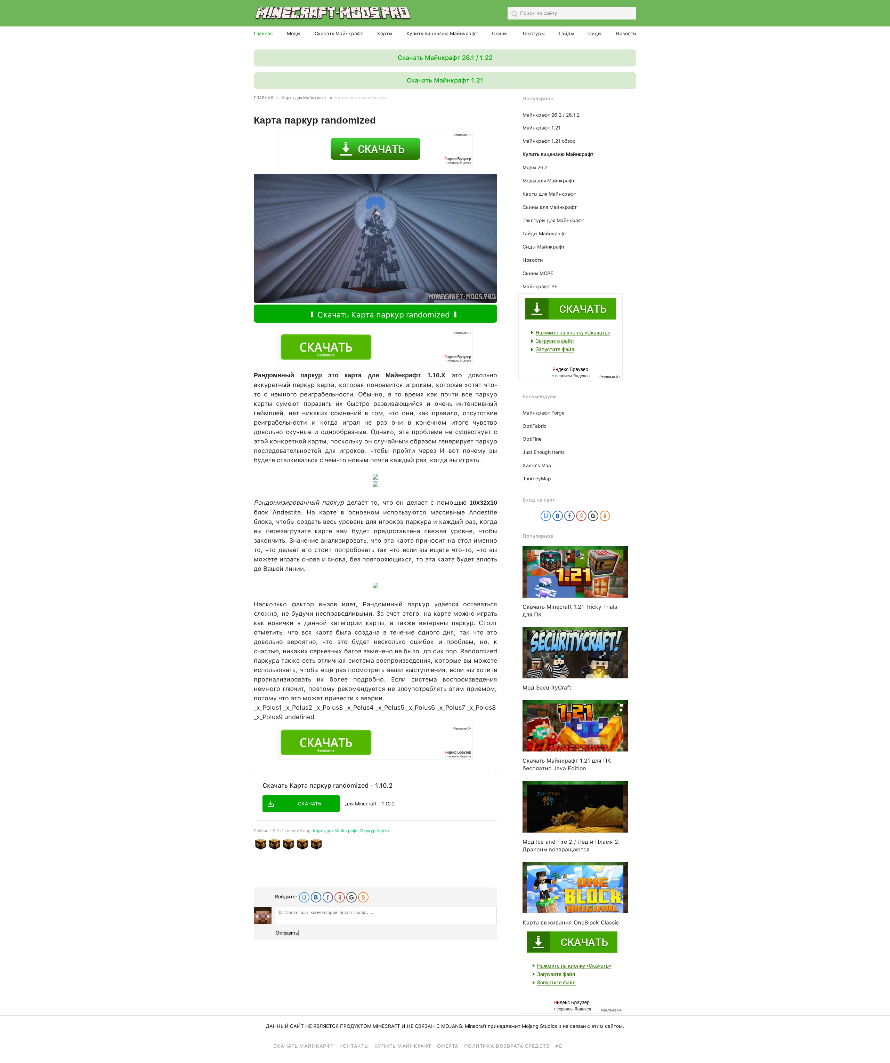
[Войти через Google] (351, 897)
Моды (293, 33)
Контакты (354, 1046)
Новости (626, 33)
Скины (500, 33)
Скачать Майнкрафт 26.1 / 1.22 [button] (445, 57)
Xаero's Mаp (537, 465)
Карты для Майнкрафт (335, 830)
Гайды (566, 33)
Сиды (594, 33)
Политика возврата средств (507, 1046)
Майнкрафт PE (540, 286)
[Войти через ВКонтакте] (316, 897)
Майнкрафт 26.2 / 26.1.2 (551, 115)
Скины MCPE (538, 273)
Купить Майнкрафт (402, 1046)
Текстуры (533, 33)
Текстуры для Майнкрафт (553, 220)
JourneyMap (537, 478)
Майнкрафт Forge (544, 413)
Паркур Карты (374, 830)
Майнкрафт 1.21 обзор (549, 141)
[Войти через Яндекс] (339, 897)
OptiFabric (535, 426)
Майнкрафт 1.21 (541, 128)
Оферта (448, 1046)
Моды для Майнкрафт (549, 180)
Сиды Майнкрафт (544, 247)
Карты (384, 33)
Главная (263, 33)
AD (559, 1046)
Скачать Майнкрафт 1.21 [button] (445, 80)
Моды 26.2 (535, 167)
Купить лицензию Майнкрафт (441, 33)
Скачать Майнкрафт (339, 33)
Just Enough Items (544, 452)
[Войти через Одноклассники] (363, 897)
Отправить (287, 933)
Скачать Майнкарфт (303, 1046)
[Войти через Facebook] (328, 897)
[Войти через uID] (304, 897)
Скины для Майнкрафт (550, 207)
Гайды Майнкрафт (544, 233)
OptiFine (532, 439)
